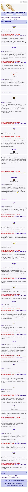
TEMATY (9, 12)
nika (14, 128)
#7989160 (3, 456)
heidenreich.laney (14, 72)
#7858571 (3, 51)
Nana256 (14, 263)
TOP (13, 12)
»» (10, 19)
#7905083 (3, 267)
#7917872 (3, 304)
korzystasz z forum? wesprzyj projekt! (14, 485)
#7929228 (3, 344)
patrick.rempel (14, 96)
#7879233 (3, 132)
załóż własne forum (17, 483)
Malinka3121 (14, 242)
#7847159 (3, 30)
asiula (14, 321)
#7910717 (3, 289)
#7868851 (3, 79)
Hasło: (14, 14)
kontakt (9, 483)
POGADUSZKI (7, 17)
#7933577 (3, 368)
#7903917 (3, 226)
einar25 (14, 149)
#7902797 (3, 206)
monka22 (14, 26)
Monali (14, 341)
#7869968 (3, 102)
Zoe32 (14, 202)
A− (23, 1)
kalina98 (14, 47)
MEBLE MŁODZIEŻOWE (15, 17)
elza (14, 364)
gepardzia (14, 285)
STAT (16, 12)
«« (2, 19)
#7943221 (3, 389)
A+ (26, 1)
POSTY (4, 12)
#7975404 (3, 411)
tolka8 (14, 405)
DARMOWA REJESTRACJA (20, 35)
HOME (2, 17)
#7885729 (3, 156)
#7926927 (3, 325)
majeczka (14, 301)
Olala (14, 222)
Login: (5, 14)
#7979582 (3, 433)
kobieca (3, 2)
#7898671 (3, 184)
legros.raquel (14, 177)
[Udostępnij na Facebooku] (26, 22)
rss (6, 483)
